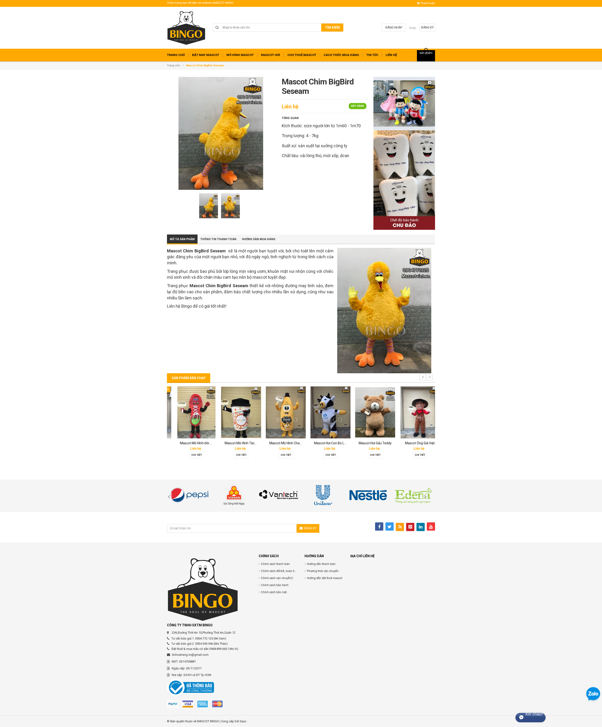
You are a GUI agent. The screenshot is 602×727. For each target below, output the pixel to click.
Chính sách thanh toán (275, 564)
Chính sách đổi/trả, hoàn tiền (279, 571)
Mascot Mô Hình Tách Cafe (237, 443)
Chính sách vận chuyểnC (277, 578)
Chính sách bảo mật (274, 592)
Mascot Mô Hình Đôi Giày (191, 443)
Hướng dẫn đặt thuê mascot (324, 578)
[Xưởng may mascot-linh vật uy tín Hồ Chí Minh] (186, 29)
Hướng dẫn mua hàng (258, 239)
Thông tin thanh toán (218, 239)
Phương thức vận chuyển (323, 571)
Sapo (243, 721)
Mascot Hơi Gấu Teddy (368, 443)
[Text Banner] (404, 180)
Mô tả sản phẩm (182, 239)
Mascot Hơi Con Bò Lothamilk (328, 443)
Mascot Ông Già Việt (413, 443)
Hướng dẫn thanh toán (321, 564)
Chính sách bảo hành (275, 585)
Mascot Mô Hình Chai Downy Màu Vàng (291, 443)
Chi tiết (189, 455)
